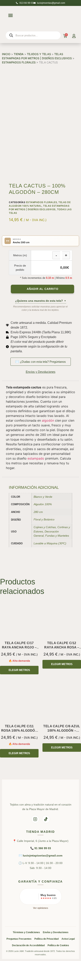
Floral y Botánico (44, 519)
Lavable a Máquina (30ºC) (50, 543)
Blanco (38, 496)
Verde (48, 496)
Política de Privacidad (46, 938)
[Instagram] (35, 819)
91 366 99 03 (42, 848)
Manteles (63, 535)
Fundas (50, 535)
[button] (10, 15)
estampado (36, 458)
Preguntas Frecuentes (18, 938)
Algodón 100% (43, 504)
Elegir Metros (19, 670)
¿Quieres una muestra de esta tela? (40, 300)
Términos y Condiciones (26, 932)
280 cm (38, 511)
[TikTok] (46, 819)
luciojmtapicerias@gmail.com (42, 855)
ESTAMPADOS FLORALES (19, 62)
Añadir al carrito (42, 288)
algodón (48, 420)
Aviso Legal (68, 938)
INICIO (6, 54)
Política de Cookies (58, 945)
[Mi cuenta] (74, 36)
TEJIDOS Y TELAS (39, 54)
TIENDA (19, 54)
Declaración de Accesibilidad (28, 945)
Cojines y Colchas (45, 527)
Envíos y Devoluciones (55, 932)
